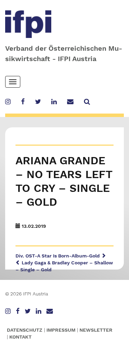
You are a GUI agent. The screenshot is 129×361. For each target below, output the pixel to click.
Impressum (60, 330)
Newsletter (95, 330)
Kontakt (20, 337)
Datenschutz (24, 330)
